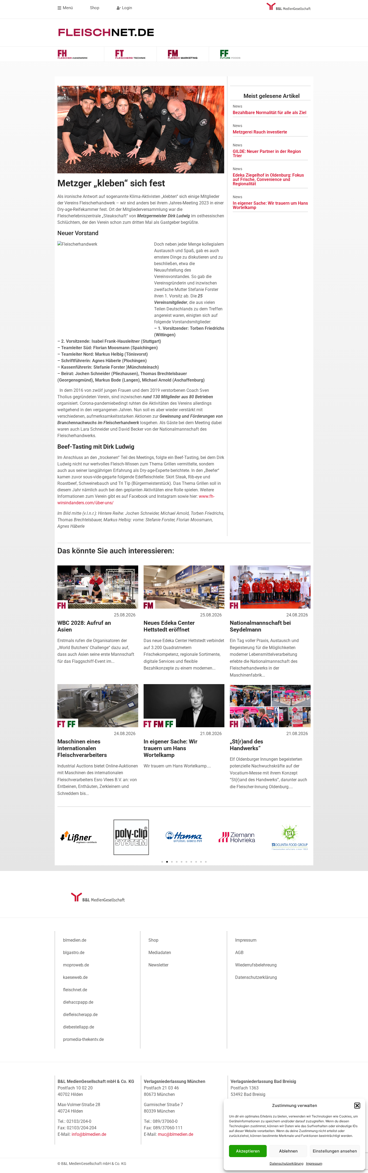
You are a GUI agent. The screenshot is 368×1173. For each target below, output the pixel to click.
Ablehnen (288, 1151)
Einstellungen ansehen (335, 1151)
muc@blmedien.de (175, 1134)
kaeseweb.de (75, 977)
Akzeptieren (248, 1151)
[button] (357, 1105)
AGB (239, 952)
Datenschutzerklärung (286, 1163)
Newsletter (158, 965)
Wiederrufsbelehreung (256, 965)
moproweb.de (76, 965)
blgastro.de (73, 952)
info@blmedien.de (89, 1134)
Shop (153, 940)
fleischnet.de (75, 989)
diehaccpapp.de (78, 1002)
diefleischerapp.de (80, 1014)
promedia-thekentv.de (83, 1039)
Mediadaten (159, 952)
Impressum (314, 1163)
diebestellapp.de (78, 1027)
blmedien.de (74, 940)
